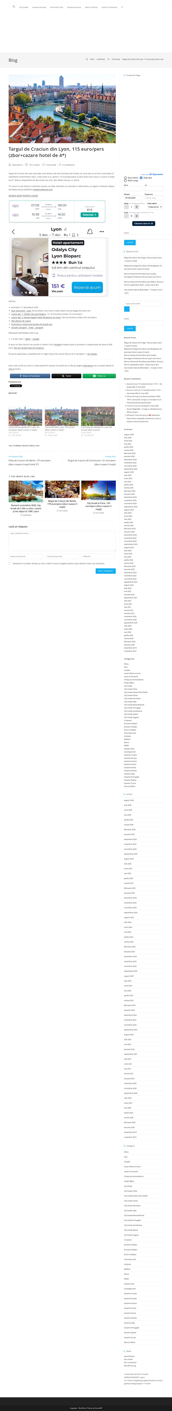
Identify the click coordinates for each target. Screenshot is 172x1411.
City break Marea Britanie (134, 704)
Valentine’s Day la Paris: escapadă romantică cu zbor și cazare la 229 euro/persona (144, 418)
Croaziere (128, 720)
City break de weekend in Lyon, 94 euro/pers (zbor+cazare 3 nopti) (24, 428)
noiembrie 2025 (130, 462)
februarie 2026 (129, 453)
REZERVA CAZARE (30, 195)
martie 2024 (128, 525)
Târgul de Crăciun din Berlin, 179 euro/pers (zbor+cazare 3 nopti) (62, 504)
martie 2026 (128, 450)
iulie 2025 (127, 475)
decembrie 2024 (130, 497)
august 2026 (129, 434)
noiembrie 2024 (130, 500)
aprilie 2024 (128, 522)
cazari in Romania (131, 676)
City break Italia (130, 701)
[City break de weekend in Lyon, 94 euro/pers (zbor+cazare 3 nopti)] (25, 416)
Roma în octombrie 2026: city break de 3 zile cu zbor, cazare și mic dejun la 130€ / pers (26, 508)
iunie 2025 (128, 478)
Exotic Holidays (130, 730)
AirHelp (57, 344)
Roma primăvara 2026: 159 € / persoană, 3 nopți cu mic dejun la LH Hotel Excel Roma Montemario (144, 399)
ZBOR (27, 339)
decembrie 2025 (130, 459)
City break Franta (131, 695)
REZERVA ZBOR (15, 195)
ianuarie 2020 (129, 645)
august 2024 (129, 510)
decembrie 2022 (130, 572)
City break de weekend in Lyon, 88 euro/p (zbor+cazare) (96, 428)
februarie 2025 (129, 491)
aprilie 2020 (128, 635)
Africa (126, 664)
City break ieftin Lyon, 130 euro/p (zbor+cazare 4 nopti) (60, 428)
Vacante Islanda (130, 770)
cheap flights (129, 682)
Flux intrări (128, 1359)
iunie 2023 (128, 553)
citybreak (17, 446)
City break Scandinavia (133, 711)
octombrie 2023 (130, 541)
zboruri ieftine (129, 786)
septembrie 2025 (130, 469)
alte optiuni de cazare (21, 321)
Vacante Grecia (130, 767)
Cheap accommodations (134, 679)
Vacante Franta (130, 764)
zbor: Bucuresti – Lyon (21, 310)
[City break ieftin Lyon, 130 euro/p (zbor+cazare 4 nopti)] (61, 416)
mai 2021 (127, 607)
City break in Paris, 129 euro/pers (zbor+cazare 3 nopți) (98, 506)
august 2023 (129, 547)
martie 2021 (128, 610)
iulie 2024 (127, 513)
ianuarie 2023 (129, 569)
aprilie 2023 (128, 560)
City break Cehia (130, 689)
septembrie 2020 (130, 623)
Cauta (126, 233)
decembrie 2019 (130, 648)
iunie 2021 (128, 604)
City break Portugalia (132, 708)
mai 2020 (127, 632)
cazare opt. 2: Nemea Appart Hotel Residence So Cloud (36, 317)
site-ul (11, 369)
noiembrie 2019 (130, 651)
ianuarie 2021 (129, 613)
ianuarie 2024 (129, 532)
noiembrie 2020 (130, 616)
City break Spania (131, 714)
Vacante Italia (129, 774)
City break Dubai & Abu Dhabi (136, 692)
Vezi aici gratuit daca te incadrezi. (29, 348)
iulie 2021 (127, 601)
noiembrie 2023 (130, 538)
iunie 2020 (128, 629)
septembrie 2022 (130, 582)
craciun (25, 446)
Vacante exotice (130, 761)
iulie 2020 (127, 626)
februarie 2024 (129, 528)
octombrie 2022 (130, 579)
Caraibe (127, 670)
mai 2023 (127, 557)
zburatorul (17, 165)
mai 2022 (127, 591)
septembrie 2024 (130, 506)
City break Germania (132, 698)
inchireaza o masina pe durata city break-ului (31, 324)
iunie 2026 (128, 440)
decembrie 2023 (130, 535)
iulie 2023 (127, 550)
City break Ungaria (131, 717)
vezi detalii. (92, 354)
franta (31, 446)
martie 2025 (128, 488)
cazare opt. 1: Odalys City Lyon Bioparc (28, 314)
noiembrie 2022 (130, 575)
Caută (126, 318)
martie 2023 (128, 563)
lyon (37, 446)
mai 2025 (127, 481)
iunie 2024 (128, 516)
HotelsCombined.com (43, 189)
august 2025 (129, 472)
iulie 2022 (127, 588)
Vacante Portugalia (131, 777)
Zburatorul (88, 365)
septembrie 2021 (130, 597)
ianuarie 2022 (129, 594)
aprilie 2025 (128, 484)
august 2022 (129, 585)
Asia (125, 667)
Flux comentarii (130, 1362)
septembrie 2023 (130, 544)
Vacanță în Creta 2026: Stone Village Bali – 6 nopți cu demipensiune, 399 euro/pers (144, 409)
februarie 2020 (129, 641)
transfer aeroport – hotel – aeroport (27, 327)
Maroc (126, 742)
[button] (14, 7)
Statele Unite (129, 748)
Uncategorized (130, 752)
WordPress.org (130, 1365)
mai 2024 (127, 519)
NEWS (126, 745)
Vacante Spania (130, 780)
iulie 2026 (127, 437)
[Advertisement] (88, 32)
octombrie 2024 (130, 503)
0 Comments (68, 165)
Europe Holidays (130, 723)
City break (51, 165)
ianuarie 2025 (129, 494)
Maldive (127, 739)
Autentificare (129, 1356)
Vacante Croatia (130, 755)
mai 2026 (127, 444)
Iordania (127, 736)
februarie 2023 (129, 566)
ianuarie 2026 (129, 456)
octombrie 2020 (130, 619)
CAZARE (35, 339)
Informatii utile (130, 733)
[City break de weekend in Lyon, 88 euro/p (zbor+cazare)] (98, 416)
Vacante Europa (130, 758)
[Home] (87, 59)
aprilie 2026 (128, 447)
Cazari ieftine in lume (132, 673)
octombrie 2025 (130, 466)
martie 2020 (128, 638)
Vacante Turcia (130, 783)
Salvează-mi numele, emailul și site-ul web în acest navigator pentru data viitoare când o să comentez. (59, 563)
